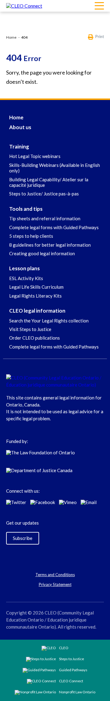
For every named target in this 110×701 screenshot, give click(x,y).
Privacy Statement (55, 584)
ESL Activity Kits (26, 278)
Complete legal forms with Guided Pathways (54, 227)
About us (20, 127)
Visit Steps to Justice (30, 329)
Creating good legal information (42, 253)
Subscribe (22, 538)
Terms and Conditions (55, 574)
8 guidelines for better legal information (50, 245)
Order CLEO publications (34, 338)
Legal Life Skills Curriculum (36, 287)
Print (99, 36)
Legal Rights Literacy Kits (35, 296)
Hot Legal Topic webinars (35, 156)
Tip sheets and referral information (44, 218)
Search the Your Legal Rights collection (49, 320)
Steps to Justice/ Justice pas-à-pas (44, 193)
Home (11, 37)
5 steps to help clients (31, 236)
